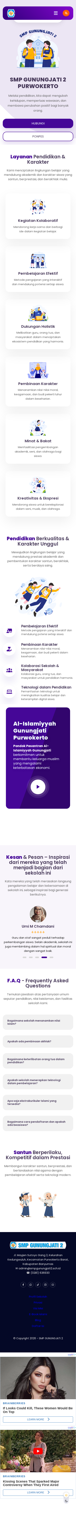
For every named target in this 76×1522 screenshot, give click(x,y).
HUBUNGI (38, 123)
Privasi (38, 1302)
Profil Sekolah (38, 1296)
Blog (38, 1320)
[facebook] (23, 1284)
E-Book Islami (38, 1314)
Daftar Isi (38, 1326)
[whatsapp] (30, 1284)
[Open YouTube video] (38, 787)
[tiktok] (38, 1284)
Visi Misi (38, 1308)
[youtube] (53, 1284)
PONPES (38, 136)
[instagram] (45, 1284)
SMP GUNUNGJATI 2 (51, 1338)
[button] (24, 957)
